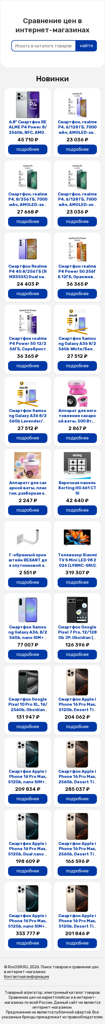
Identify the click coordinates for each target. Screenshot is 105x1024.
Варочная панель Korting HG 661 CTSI (77, 488)
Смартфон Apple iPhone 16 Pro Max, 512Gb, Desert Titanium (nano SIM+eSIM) (77, 710)
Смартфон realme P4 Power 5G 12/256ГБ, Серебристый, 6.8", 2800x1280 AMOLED (27, 349)
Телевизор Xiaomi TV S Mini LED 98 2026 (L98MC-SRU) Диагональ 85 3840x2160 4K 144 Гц (77, 565)
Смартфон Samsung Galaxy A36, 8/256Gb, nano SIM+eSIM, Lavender (27, 635)
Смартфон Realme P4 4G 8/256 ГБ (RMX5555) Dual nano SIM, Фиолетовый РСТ (27, 277)
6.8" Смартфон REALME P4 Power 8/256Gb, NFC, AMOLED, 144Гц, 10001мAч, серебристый (28, 132)
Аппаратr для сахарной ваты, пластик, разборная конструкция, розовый (28, 493)
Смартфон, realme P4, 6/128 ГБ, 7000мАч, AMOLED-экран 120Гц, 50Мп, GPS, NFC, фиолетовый (77, 135)
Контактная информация (26, 976)
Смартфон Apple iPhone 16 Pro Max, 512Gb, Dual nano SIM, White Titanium (27, 851)
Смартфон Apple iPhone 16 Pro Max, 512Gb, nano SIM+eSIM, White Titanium (27, 782)
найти (86, 45)
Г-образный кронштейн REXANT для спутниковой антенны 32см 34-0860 (28, 565)
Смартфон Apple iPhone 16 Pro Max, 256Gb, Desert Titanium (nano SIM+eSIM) (77, 782)
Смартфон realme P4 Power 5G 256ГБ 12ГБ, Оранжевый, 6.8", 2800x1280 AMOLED (77, 277)
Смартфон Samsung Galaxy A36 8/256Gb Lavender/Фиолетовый (28, 418)
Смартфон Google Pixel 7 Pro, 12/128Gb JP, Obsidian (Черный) (77, 635)
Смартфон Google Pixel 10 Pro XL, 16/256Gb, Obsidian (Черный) (27, 707)
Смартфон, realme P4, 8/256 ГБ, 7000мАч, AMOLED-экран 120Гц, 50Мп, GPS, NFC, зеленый (27, 205)
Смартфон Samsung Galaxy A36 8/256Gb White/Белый (77, 346)
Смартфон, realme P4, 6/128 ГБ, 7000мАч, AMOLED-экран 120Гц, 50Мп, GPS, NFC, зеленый (77, 205)
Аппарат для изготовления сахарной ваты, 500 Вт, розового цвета (77, 418)
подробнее (27, 149)
